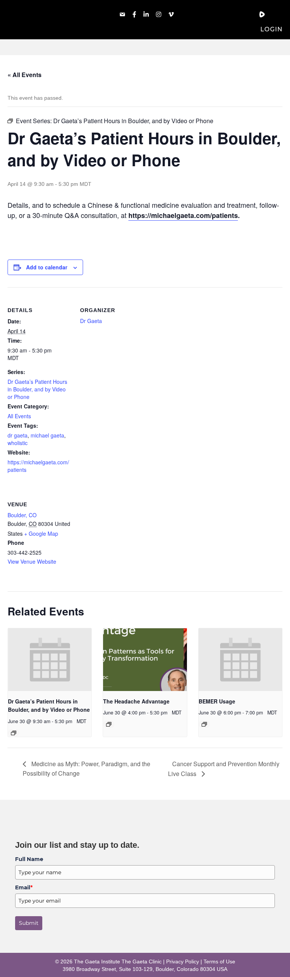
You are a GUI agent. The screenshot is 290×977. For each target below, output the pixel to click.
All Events (19, 416)
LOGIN (271, 29)
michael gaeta (47, 435)
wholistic (18, 443)
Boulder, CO (22, 515)
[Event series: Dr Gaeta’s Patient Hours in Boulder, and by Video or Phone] (13, 733)
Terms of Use (219, 961)
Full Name (29, 859)
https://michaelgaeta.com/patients (183, 215)
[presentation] (49, 659)
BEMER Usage (217, 701)
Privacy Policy (182, 961)
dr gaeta (18, 435)
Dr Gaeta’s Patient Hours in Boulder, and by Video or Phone (37, 389)
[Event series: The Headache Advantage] (108, 724)
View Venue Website (32, 561)
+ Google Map (41, 533)
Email (23, 887)
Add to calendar (46, 267)
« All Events (25, 74)
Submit (29, 923)
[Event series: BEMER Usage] (204, 724)
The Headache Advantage (136, 701)
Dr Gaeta (91, 321)
